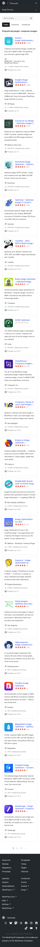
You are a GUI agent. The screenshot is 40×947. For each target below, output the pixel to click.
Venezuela (11, 918)
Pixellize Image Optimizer (21, 684)
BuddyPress (8, 908)
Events (24, 882)
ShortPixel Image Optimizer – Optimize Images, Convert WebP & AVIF (24, 163)
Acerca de (6, 860)
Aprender (5, 878)
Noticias (5, 864)
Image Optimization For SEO (24, 520)
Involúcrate (25, 878)
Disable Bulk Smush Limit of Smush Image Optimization (25, 482)
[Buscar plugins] (31, 18)
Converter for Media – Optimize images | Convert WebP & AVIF (25, 122)
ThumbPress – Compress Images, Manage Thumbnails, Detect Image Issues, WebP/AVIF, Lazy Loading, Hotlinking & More (24, 362)
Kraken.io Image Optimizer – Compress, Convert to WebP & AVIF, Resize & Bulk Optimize (25, 441)
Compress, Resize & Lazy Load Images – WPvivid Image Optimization (24, 403)
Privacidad (6, 871)
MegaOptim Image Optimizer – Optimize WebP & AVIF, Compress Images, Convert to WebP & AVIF (24, 725)
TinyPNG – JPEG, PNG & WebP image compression (24, 242)
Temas (23, 864)
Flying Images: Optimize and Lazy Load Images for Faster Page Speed (23, 602)
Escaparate (25, 860)
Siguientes (25, 848)
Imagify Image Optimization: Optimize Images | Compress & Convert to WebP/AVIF (21, 81)
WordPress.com (9, 897)
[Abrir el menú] (36, 3)
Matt (5, 900)
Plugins (24, 868)
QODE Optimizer (22, 320)
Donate (25, 886)
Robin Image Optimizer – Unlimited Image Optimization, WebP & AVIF (25, 280)
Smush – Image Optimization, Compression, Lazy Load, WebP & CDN (24, 39)
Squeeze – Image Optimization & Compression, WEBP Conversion (24, 561)
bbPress (6, 904)
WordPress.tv (8, 890)
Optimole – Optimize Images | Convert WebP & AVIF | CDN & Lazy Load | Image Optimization (25, 201)
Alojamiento (6, 868)
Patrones (24, 871)
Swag (24, 890)
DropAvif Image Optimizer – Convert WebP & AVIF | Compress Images (24, 766)
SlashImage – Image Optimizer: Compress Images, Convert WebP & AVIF (25, 807)
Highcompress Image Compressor (24, 643)
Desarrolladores (8, 886)
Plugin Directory (7, 10)
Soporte (5, 882)
